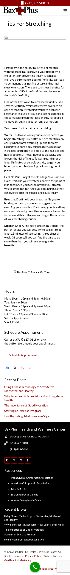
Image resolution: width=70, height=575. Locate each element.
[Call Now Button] (35, 567)
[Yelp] (30, 368)
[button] (65, 11)
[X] (15, 368)
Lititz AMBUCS (19, 488)
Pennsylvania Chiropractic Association (32, 477)
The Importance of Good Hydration (26, 405)
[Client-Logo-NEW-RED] (20, 10)
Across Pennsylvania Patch (26, 500)
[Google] (23, 368)
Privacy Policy (33, 555)
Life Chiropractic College (24, 494)
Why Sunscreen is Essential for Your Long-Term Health (34, 524)
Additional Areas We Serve (51, 568)
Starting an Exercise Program (22, 410)
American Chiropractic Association (30, 483)
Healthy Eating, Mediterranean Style (27, 416)
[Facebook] (7, 368)
